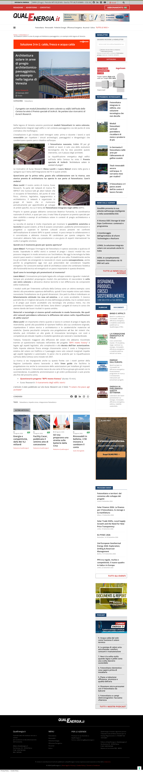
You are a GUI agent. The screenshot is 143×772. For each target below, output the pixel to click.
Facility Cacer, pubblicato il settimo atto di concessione (40, 440)
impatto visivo (33, 402)
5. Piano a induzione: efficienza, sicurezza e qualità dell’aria (108, 679)
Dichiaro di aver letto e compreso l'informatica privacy (110, 50)
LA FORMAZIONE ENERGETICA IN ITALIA (117, 336)
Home (15, 35)
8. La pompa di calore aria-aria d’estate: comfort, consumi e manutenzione (110, 649)
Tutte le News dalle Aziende (114, 272)
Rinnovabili (49, 27)
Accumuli (86, 27)
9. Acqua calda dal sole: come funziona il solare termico (108, 640)
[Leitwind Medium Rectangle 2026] (111, 290)
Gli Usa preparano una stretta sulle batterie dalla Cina (60, 440)
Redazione (18, 7)
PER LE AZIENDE (79, 731)
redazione (107, 762)
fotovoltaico (24, 402)
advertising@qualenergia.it (85, 740)
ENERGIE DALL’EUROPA (116, 361)
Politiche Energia (60, 27)
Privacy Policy (5, 770)
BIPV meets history (78, 342)
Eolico (93, 27)
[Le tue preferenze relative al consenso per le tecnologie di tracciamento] (139, 768)
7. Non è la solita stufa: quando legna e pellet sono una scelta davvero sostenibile (110, 659)
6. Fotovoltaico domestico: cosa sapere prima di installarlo (110, 670)
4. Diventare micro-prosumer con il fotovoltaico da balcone (111, 688)
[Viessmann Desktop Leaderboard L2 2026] (52, 44)
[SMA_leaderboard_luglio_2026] (96, 17)
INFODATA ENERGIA (22, 2)
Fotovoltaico (39, 27)
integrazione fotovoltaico (47, 402)
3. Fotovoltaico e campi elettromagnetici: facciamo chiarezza (110, 697)
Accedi (113, 2)
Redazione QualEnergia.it (21, 448)
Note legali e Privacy (68, 765)
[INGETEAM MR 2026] (111, 79)
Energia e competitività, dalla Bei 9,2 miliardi (20, 440)
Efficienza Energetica (74, 27)
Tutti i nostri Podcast (113, 706)
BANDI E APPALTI (117, 313)
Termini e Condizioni (93, 765)
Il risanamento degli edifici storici (50, 382)
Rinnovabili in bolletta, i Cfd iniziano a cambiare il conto (80, 442)
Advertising (31, 7)
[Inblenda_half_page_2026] (111, 448)
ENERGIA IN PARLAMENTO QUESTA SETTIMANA (116, 390)
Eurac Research (21, 90)
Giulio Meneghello (78, 451)
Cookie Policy (81, 765)
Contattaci (45, 7)
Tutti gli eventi (117, 575)
